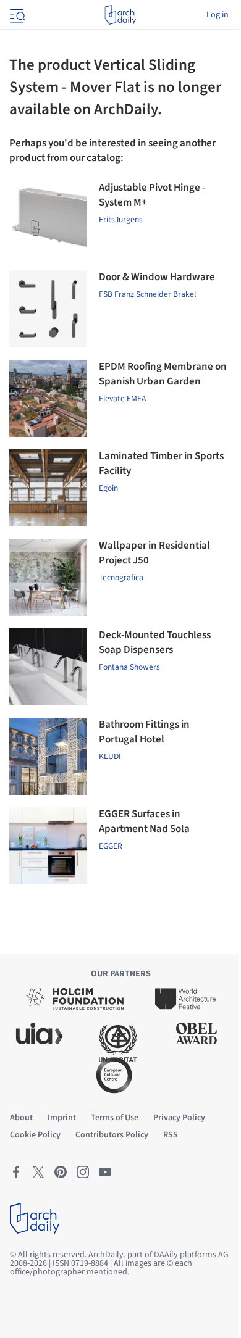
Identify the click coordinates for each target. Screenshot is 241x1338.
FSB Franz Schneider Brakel (147, 294)
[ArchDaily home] (120, 15)
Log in (217, 14)
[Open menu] (16, 14)
